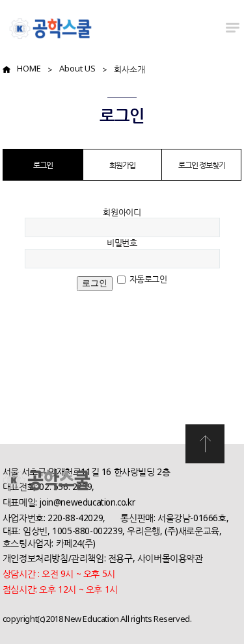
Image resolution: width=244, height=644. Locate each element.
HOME (29, 68)
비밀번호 (122, 242)
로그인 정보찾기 (201, 164)
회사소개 (129, 69)
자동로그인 (148, 279)
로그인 (43, 164)
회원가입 (122, 164)
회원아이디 (122, 212)
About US (77, 68)
